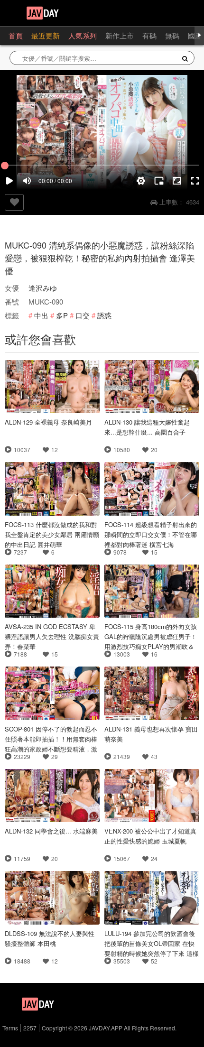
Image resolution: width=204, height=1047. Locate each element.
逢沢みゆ (42, 288)
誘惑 (104, 315)
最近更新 (45, 35)
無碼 (172, 35)
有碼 (149, 35)
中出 (41, 315)
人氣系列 (82, 35)
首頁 (16, 35)
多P (62, 315)
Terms (10, 1028)
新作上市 (119, 35)
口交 (82, 315)
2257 (30, 1028)
